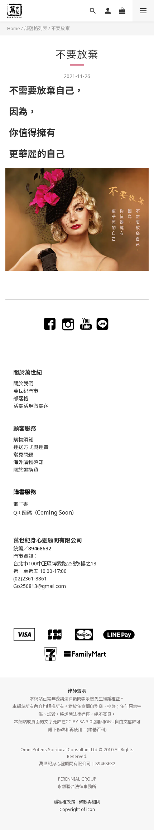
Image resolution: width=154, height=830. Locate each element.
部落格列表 (35, 28)
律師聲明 (77, 690)
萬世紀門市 (25, 390)
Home (13, 28)
